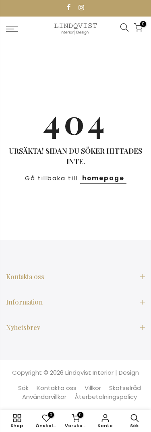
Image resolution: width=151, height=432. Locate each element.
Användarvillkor (44, 396)
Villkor (93, 388)
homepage (103, 178)
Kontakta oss (57, 388)
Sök (23, 388)
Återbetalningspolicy (105, 396)
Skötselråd (125, 388)
